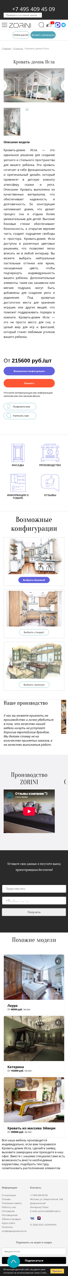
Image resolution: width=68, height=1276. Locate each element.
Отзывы (6, 1199)
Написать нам (21, 415)
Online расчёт (21, 35)
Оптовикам (8, 1211)
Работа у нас (9, 1207)
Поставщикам (10, 1215)
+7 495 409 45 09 (33, 9)
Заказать (29, 383)
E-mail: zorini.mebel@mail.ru (45, 1211)
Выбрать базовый (34, 580)
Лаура (12, 1005)
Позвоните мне (21, 406)
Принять (57, 1271)
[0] (48, 27)
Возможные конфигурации (29, 371)
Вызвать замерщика (43, 35)
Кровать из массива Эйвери (31, 1128)
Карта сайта (8, 1223)
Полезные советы (12, 1203)
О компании (9, 1195)
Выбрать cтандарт (34, 632)
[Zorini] (20, 25)
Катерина (15, 1067)
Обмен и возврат (11, 1219)
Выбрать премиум (34, 684)
